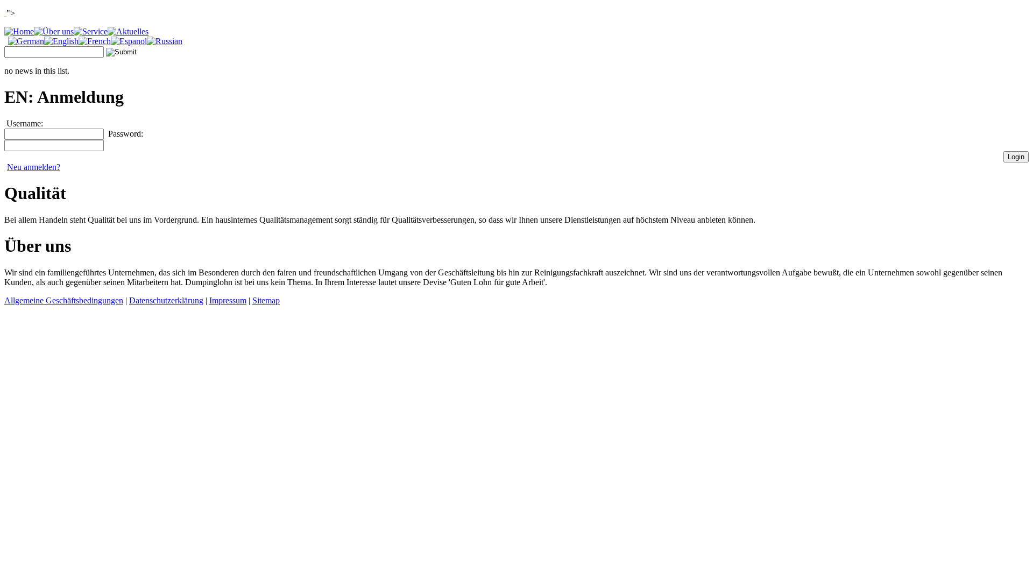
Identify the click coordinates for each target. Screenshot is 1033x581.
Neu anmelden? (33, 167)
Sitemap (266, 300)
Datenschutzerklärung (166, 300)
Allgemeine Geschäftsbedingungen (63, 300)
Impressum (227, 300)
